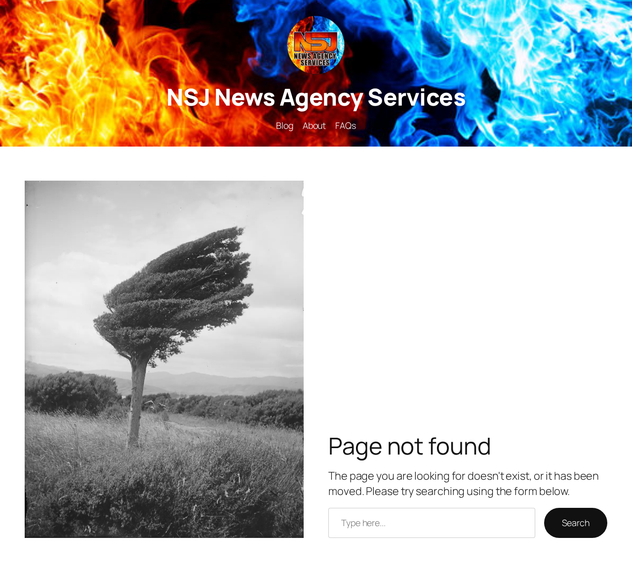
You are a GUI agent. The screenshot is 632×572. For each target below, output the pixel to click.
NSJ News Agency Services (316, 97)
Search (576, 523)
